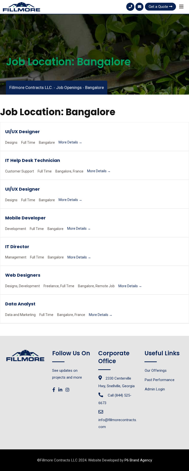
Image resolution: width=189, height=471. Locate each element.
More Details (69, 142)
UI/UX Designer (22, 131)
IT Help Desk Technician (32, 160)
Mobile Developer (25, 218)
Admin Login (155, 389)
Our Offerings (156, 370)
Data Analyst (20, 304)
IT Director (17, 246)
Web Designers (22, 275)
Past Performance (159, 380)
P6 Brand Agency (138, 460)
